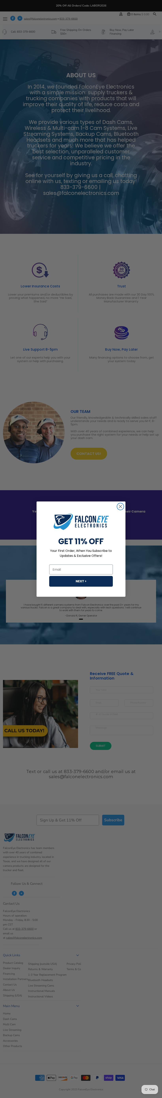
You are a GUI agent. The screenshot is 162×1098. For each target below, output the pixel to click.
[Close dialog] (120, 506)
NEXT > (81, 581)
